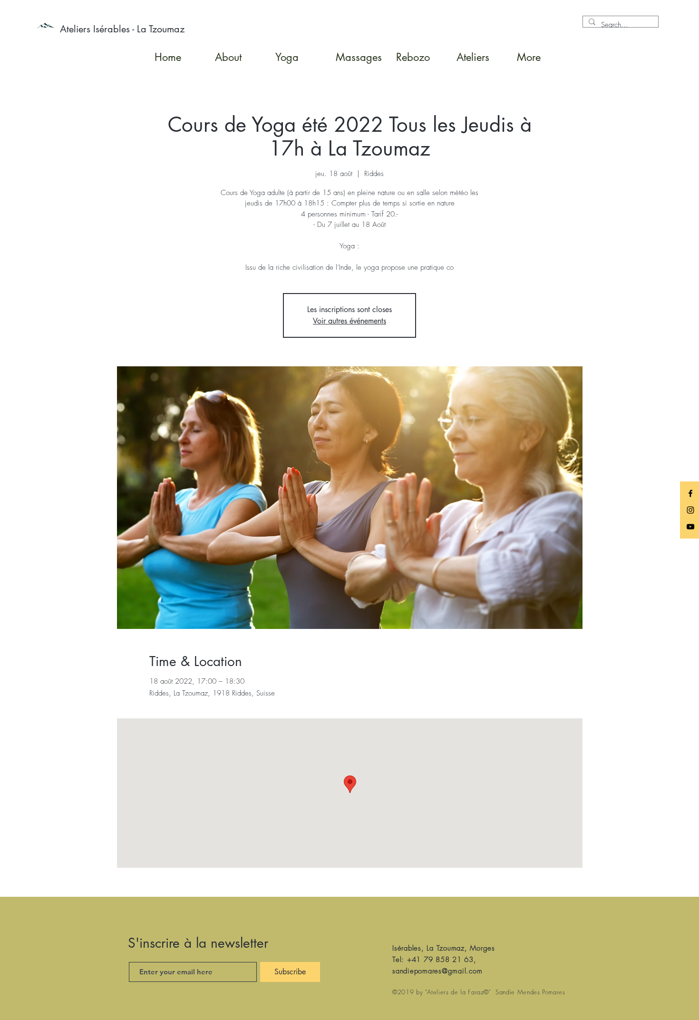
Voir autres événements (349, 321)
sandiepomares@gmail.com (437, 971)
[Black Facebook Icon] (690, 493)
